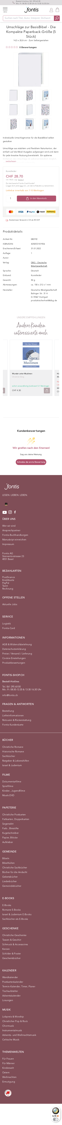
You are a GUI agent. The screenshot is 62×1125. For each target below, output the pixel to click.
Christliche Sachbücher (14, 868)
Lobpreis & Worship (13, 1017)
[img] (7, 47)
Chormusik (8, 1026)
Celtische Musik (10, 1040)
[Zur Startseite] (11, 488)
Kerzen (6, 949)
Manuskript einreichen (14, 540)
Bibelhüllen (8, 863)
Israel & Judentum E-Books (16, 914)
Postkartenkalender (12, 982)
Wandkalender (10, 977)
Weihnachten (9, 1077)
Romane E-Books (11, 910)
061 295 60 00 (35, 1)
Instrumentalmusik (12, 1031)
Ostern (6, 1073)
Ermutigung (8, 1082)
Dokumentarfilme (11, 782)
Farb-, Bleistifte (10, 828)
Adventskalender (11, 996)
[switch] (55, 1119)
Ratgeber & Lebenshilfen (15, 761)
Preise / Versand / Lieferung (17, 654)
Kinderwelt (8, 1068)
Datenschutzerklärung (14, 649)
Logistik (6, 624)
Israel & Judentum (12, 765)
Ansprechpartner (11, 530)
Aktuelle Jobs (9, 604)
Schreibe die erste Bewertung (31, 462)
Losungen (7, 1000)
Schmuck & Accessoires (15, 944)
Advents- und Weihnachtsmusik (19, 1035)
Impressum (8, 544)
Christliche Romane (12, 747)
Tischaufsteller (10, 991)
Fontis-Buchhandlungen (15, 535)
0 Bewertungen (28, 47)
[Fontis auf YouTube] (4, 512)
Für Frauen (8, 1059)
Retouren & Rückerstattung (16, 720)
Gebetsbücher (10, 877)
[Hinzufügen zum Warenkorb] (47, 390)
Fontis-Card (8, 628)
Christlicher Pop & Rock (15, 1021)
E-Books (6, 905)
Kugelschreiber (10, 833)
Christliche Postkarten (14, 815)
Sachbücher (8, 756)
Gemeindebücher (11, 886)
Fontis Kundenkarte (12, 725)
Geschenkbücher (11, 958)
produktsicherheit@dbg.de (44, 301)
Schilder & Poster (11, 954)
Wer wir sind (9, 526)
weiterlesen (11, 161)
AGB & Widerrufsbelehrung (17, 644)
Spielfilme (7, 786)
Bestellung (8, 711)
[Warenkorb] (57, 9)
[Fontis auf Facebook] (15, 512)
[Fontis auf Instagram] (10, 512)
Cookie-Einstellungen (14, 658)
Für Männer (8, 1063)
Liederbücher (9, 881)
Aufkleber (7, 842)
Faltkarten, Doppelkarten (15, 819)
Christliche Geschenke (14, 935)
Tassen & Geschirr (11, 940)
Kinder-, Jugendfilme (13, 791)
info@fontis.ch (10, 695)
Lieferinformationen (13, 716)
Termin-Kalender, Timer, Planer (18, 987)
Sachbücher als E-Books (15, 919)
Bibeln (5, 858)
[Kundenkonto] (51, 10)
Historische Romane (13, 752)
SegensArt (8, 824)
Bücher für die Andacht (14, 872)
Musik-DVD (8, 795)
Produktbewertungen (13, 663)
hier (21, 186)
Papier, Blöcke (10, 838)
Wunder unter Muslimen (22, 374)
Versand (21, 180)
